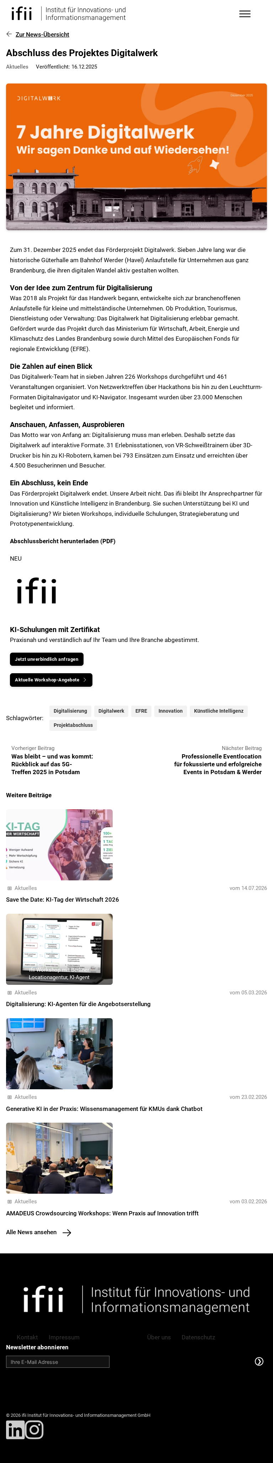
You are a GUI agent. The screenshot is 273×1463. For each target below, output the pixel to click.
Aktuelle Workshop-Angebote (47, 679)
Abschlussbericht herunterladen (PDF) (63, 541)
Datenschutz (198, 1337)
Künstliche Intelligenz (218, 711)
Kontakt (27, 1337)
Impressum (64, 1337)
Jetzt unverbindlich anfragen (46, 659)
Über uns (159, 1337)
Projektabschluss (73, 725)
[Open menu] (245, 14)
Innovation (171, 711)
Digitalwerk (111, 711)
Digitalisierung (70, 711)
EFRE (141, 711)
